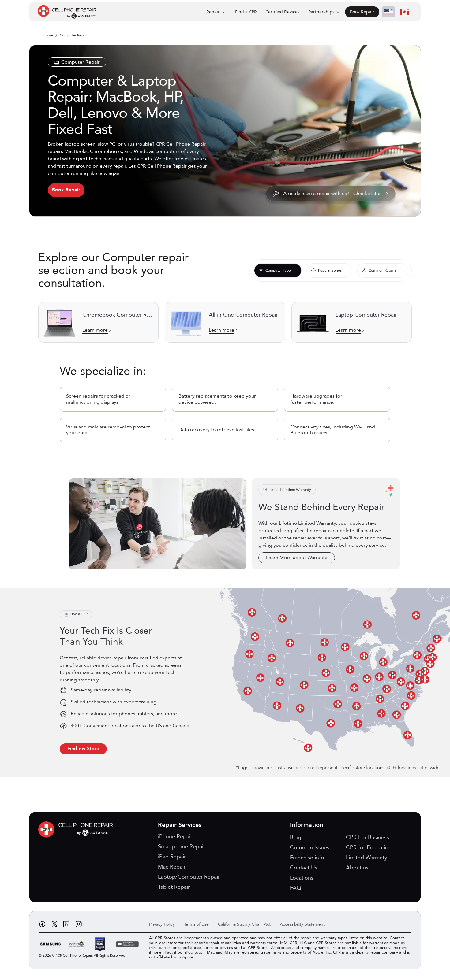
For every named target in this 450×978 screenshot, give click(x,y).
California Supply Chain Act (244, 924)
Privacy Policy (162, 924)
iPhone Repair (175, 836)
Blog (295, 837)
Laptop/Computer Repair (189, 877)
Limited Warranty (366, 857)
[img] (77, 829)
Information (306, 825)
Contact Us (303, 868)
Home (48, 35)
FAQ (295, 888)
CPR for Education (369, 847)
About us (357, 868)
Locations (301, 878)
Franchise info (307, 857)
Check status (367, 194)
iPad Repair (172, 857)
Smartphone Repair (181, 846)
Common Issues (309, 847)
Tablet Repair (174, 887)
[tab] (278, 270)
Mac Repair (172, 867)
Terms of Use (196, 924)
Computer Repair (74, 35)
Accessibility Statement (302, 924)
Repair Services (179, 825)
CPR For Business (367, 837)
